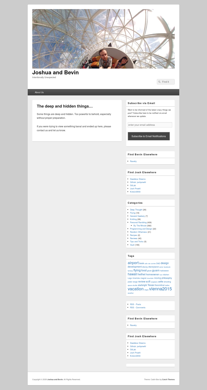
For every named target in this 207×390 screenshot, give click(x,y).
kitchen (166, 274)
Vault (132, 244)
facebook (167, 267)
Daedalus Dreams (138, 178)
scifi (148, 281)
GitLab (133, 185)
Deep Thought (136, 209)
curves (153, 263)
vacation (136, 288)
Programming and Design (141, 228)
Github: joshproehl (138, 182)
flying (137, 270)
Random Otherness (138, 231)
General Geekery (137, 215)
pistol (130, 281)
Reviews (133, 238)
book (141, 263)
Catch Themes (168, 379)
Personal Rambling (138, 222)
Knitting (133, 219)
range (135, 281)
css (149, 263)
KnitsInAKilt (135, 191)
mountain (150, 278)
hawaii (132, 274)
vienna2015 (160, 288)
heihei (141, 274)
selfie (160, 281)
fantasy (130, 271)
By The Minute (140, 225)
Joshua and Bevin (55, 72)
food (144, 270)
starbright (142, 285)
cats (146, 263)
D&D (158, 263)
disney (145, 266)
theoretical (160, 285)
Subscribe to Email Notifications (149, 136)
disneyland (153, 266)
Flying (132, 212)
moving (157, 277)
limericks (136, 278)
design (165, 263)
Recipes (133, 235)
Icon (161, 275)
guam (156, 270)
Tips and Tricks (137, 241)
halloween (164, 270)
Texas (151, 285)
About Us (39, 92)
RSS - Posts (135, 304)
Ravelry (133, 161)
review (141, 281)
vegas (146, 290)
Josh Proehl (135, 188)
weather (131, 293)
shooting (167, 281)
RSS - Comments (137, 307)
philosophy (167, 277)
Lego (130, 278)
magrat (143, 278)
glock (149, 270)
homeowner (152, 274)
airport (133, 262)
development (135, 266)
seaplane (154, 282)
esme (161, 267)
